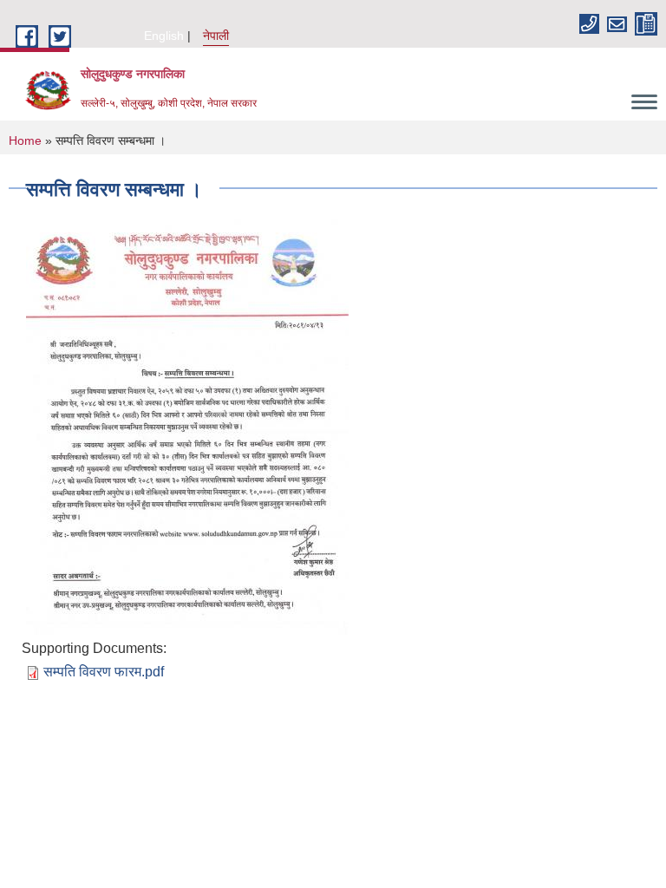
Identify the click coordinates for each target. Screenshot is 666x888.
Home (25, 140)
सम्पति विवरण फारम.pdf (103, 671)
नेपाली (216, 35)
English (164, 35)
